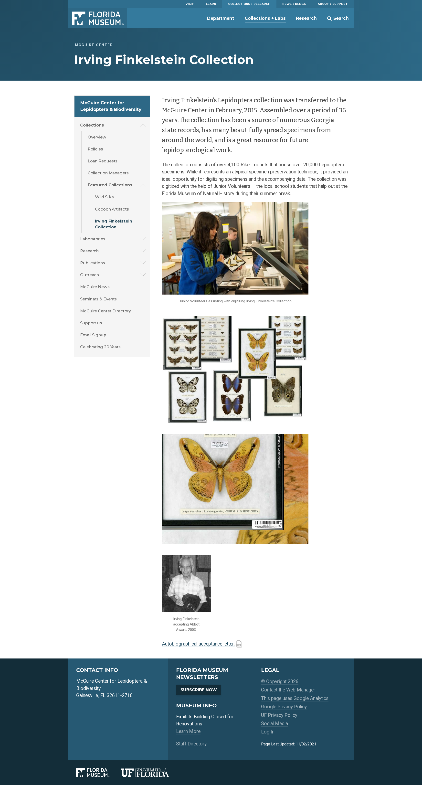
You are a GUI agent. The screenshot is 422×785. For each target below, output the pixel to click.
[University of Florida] (151, 772)
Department (220, 18)
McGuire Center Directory (105, 310)
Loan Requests (103, 161)
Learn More (188, 731)
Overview (97, 137)
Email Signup (93, 334)
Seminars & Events (98, 299)
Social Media (274, 723)
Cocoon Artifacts (112, 209)
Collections (92, 125)
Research (306, 18)
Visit (190, 4)
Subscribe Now (198, 689)
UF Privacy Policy (279, 715)
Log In (267, 732)
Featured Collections (110, 184)
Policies (95, 149)
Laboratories (92, 238)
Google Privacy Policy (284, 707)
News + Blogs (294, 4)
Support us (91, 322)
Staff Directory (191, 744)
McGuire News (95, 286)
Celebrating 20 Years (100, 346)
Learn (211, 4)
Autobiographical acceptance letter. (198, 644)
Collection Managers (108, 172)
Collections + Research (249, 4)
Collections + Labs (265, 18)
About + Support (333, 4)
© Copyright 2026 (279, 681)
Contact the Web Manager (288, 690)
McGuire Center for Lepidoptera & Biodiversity (110, 106)
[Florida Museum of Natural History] (98, 772)
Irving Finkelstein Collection (113, 224)
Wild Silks (104, 196)
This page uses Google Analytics (294, 698)
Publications (92, 262)
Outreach (89, 274)
